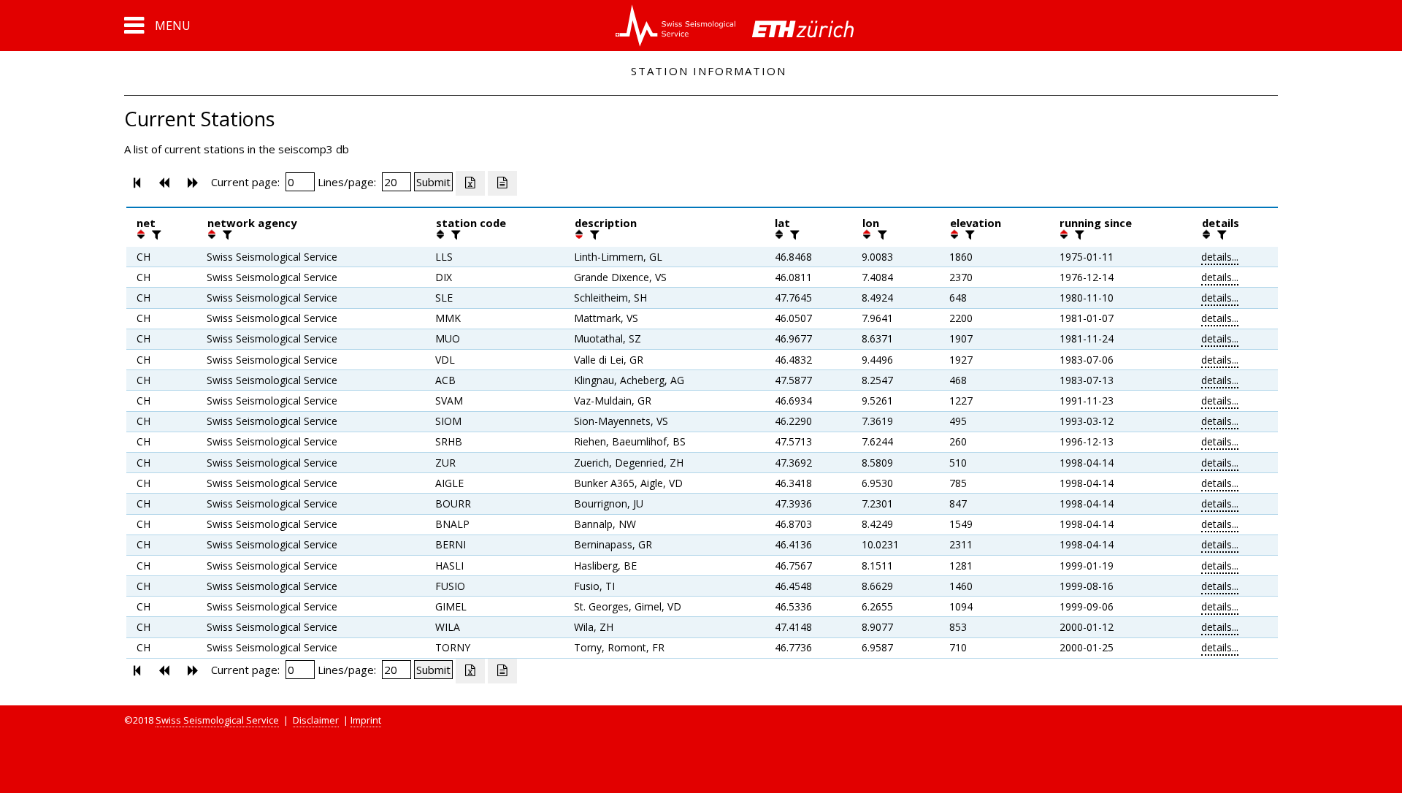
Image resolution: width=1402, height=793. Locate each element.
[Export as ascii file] (502, 183)
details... (1219, 257)
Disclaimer (316, 720)
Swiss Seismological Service (217, 720)
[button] (157, 25)
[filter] (154, 234)
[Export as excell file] (470, 183)
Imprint (365, 720)
